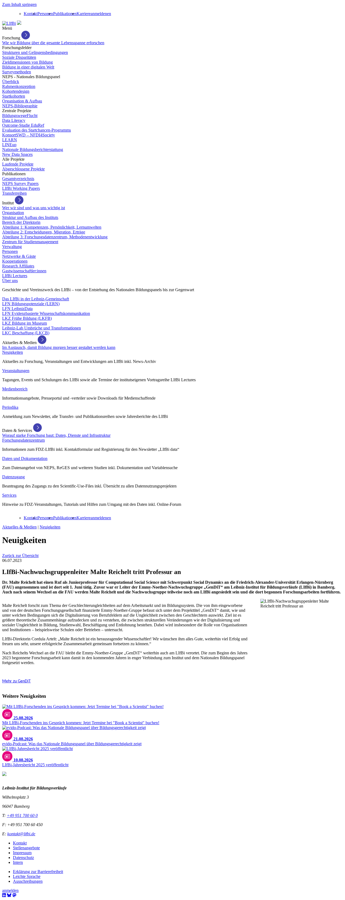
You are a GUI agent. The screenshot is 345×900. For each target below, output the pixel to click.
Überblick (10, 81)
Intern (18, 862)
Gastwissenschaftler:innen (24, 271)
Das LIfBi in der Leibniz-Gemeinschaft (35, 299)
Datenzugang (13, 477)
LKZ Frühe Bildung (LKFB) (27, 318)
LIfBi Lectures (14, 275)
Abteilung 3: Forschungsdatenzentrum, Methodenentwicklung (55, 237)
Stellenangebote (26, 848)
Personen (45, 13)
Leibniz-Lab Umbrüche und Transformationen (41, 328)
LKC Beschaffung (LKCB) (25, 333)
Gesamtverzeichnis (18, 178)
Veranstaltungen (15, 370)
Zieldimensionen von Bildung (27, 62)
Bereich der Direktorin (21, 222)
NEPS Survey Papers (20, 183)
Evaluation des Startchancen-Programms (36, 130)
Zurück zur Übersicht (20, 555)
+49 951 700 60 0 (22, 815)
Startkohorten (13, 96)
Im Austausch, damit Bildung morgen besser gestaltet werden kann (58, 347)
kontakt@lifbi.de (21, 834)
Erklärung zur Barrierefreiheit (38, 871)
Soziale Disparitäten (19, 57)
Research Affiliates (18, 266)
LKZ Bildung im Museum (24, 323)
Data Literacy (13, 120)
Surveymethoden (16, 72)
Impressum (22, 852)
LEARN (9, 140)
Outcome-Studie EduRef (23, 125)
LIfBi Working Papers (21, 188)
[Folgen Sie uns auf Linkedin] (4, 895)
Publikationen (65, 13)
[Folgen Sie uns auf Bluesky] (9, 895)
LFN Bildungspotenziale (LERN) (31, 303)
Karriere (84, 13)
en (109, 13)
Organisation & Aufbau (22, 101)
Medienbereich (14, 389)
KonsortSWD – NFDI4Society (28, 135)
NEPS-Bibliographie (19, 106)
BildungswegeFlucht (19, 115)
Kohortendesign (15, 91)
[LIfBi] (9, 23)
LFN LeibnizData (17, 308)
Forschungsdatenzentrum (23, 440)
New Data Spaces (17, 154)
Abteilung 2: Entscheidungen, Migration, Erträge (43, 232)
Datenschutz (23, 857)
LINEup (9, 144)
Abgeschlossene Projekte (23, 169)
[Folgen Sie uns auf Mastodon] (14, 895)
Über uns (10, 280)
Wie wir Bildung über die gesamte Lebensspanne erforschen (53, 42)
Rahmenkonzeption (18, 86)
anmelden (99, 13)
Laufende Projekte (17, 164)
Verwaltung (12, 246)
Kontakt (30, 13)
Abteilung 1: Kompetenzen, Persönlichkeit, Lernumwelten (51, 227)
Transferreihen (14, 193)
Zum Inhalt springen (19, 4)
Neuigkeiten (12, 352)
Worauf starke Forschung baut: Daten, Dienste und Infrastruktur (56, 435)
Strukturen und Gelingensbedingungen (35, 52)
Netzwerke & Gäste (19, 256)
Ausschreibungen (28, 881)
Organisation (13, 212)
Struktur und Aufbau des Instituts (30, 217)
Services (9, 495)
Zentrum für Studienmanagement (30, 241)
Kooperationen (14, 261)
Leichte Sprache (26, 876)
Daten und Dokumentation (24, 458)
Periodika (10, 407)
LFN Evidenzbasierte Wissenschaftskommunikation (46, 313)
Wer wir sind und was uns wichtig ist (33, 207)
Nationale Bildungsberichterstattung (32, 149)
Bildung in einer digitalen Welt (28, 67)
